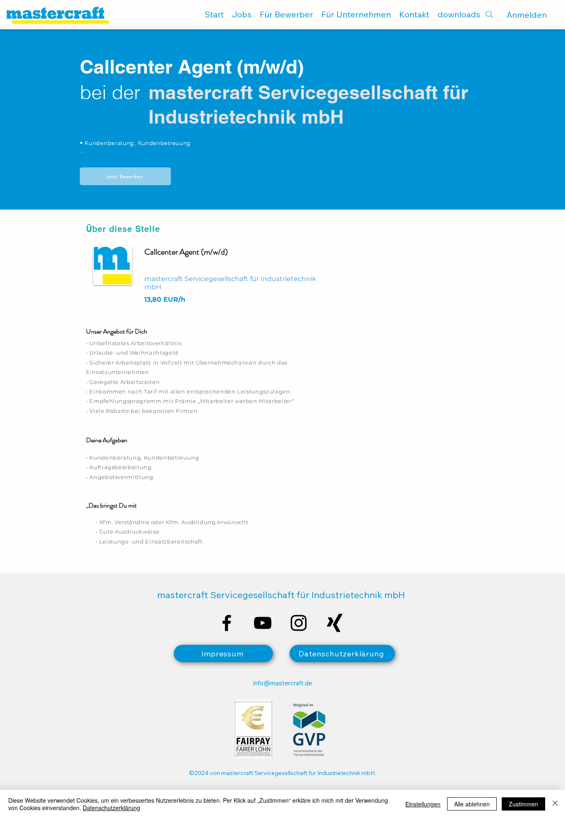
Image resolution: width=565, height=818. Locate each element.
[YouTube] (262, 623)
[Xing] (334, 623)
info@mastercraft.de (282, 683)
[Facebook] (226, 623)
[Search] (489, 14)
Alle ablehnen (472, 804)
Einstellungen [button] (423, 804)
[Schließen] (555, 804)
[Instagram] (298, 623)
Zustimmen (523, 804)
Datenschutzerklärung (111, 808)
